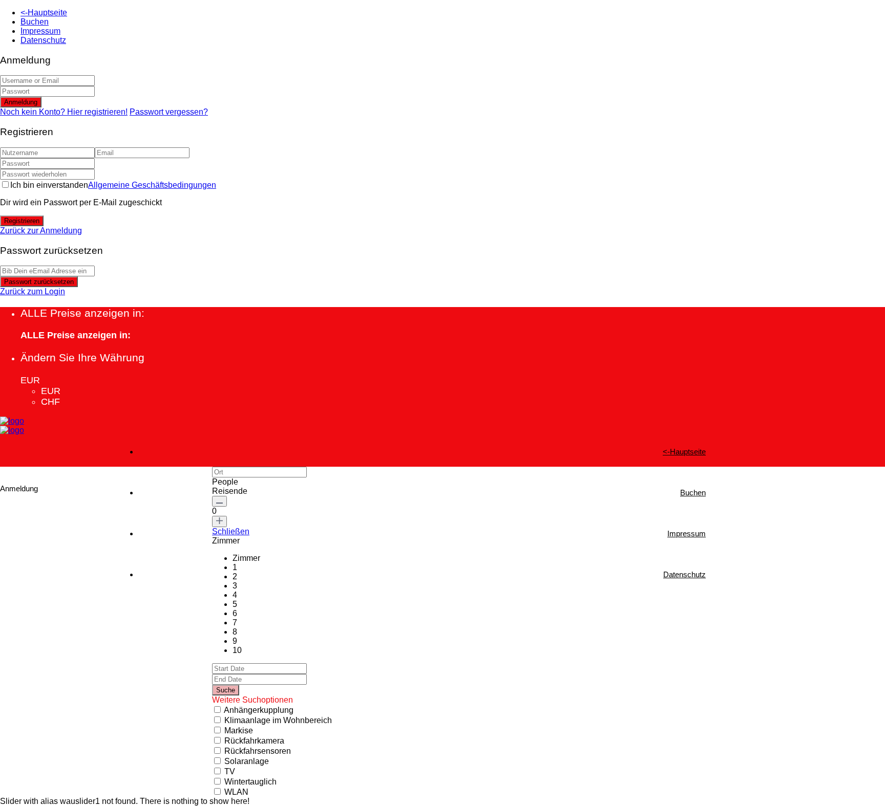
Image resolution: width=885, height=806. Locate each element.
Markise (238, 730)
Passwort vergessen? (169, 111)
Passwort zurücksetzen (39, 282)
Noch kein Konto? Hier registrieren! (64, 111)
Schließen (230, 531)
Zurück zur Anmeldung (41, 230)
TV (229, 771)
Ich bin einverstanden (113, 185)
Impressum (40, 31)
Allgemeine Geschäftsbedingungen (152, 185)
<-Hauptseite (43, 12)
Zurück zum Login (32, 291)
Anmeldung (20, 102)
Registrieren (21, 221)
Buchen (34, 21)
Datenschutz (43, 40)
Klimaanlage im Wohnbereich (278, 720)
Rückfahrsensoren (257, 751)
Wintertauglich (250, 781)
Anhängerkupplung (258, 710)
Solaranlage (246, 761)
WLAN (236, 792)
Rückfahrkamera (254, 740)
